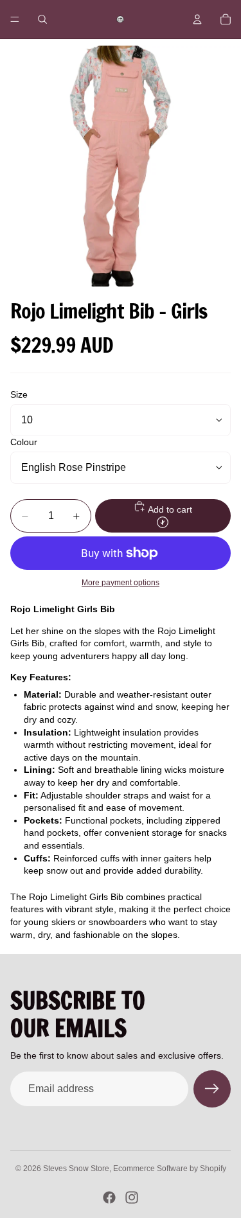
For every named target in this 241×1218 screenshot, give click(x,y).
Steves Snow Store (76, 1168)
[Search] (42, 19)
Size (19, 394)
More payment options (120, 582)
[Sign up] (212, 1089)
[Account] (197, 19)
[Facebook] (109, 1197)
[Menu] (15, 19)
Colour (23, 442)
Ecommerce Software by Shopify (169, 1168)
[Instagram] (131, 1197)
